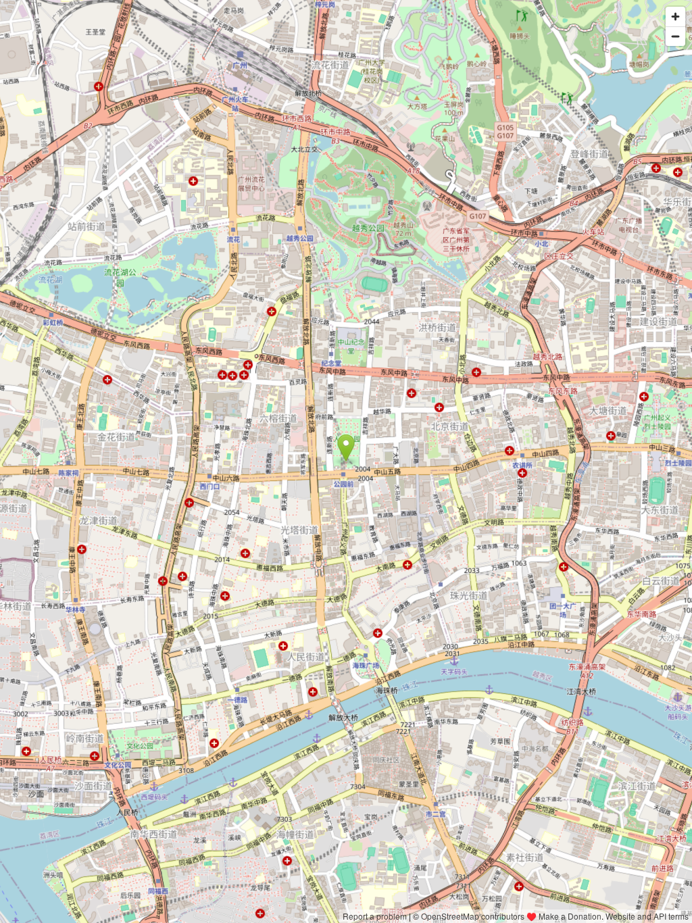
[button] (346, 448)
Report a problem (375, 916)
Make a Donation (570, 916)
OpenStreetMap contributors (472, 916)
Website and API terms (647, 916)
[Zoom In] (675, 16)
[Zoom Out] (675, 36)
